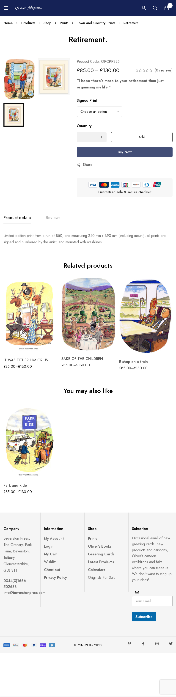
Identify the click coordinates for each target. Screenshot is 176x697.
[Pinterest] (129, 643)
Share (87, 164)
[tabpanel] (88, 239)
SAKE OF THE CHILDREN (82, 358)
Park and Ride (15, 485)
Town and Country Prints (96, 22)
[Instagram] (157, 643)
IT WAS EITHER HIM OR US (25, 360)
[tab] (17, 218)
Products (28, 22)
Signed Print (87, 100)
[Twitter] (171, 643)
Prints (64, 22)
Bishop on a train (133, 361)
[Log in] (143, 8)
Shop (47, 22)
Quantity (84, 126)
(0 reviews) (164, 70)
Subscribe (144, 616)
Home (8, 22)
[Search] (155, 8)
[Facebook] (143, 643)
